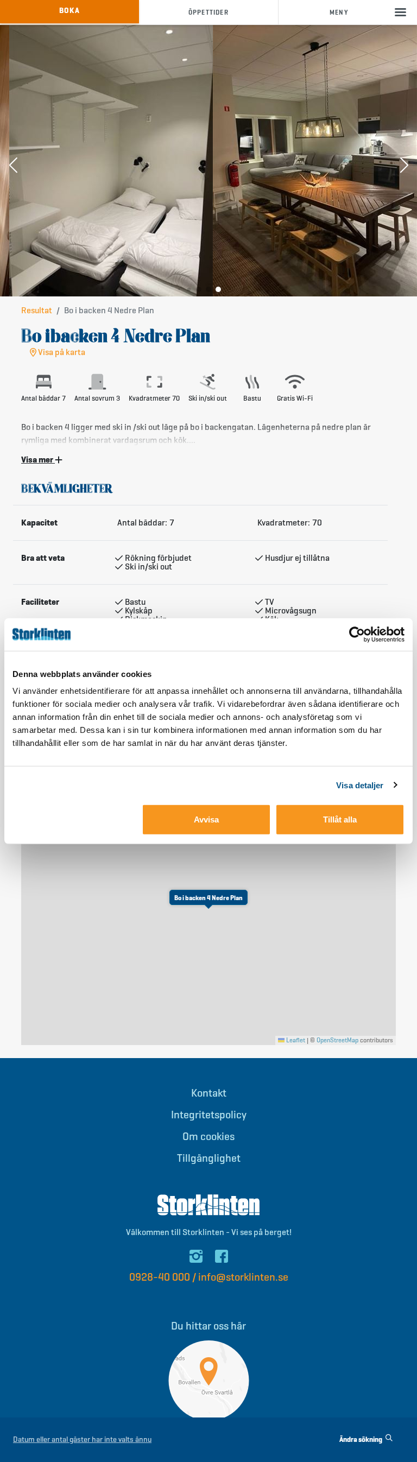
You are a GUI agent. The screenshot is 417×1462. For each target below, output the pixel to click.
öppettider (208, 12)
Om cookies (208, 1136)
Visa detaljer (359, 784)
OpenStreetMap (337, 1040)
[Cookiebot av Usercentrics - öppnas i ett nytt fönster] (357, 634)
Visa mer (38, 459)
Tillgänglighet (209, 1158)
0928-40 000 (159, 1277)
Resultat (36, 310)
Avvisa (206, 819)
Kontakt (208, 1093)
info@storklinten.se (243, 1277)
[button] (13, 166)
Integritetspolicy (209, 1115)
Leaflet (295, 1040)
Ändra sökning (361, 1439)
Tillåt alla (340, 819)
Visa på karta (60, 352)
